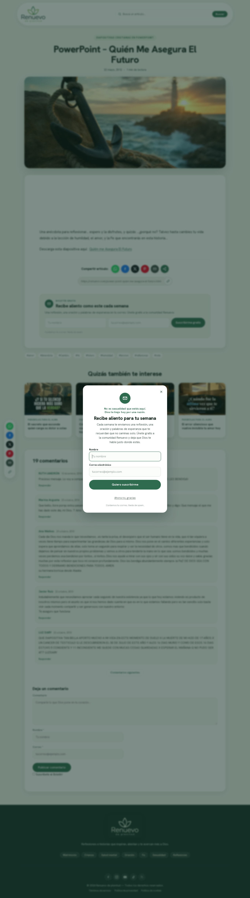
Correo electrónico (100, 465)
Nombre (93, 449)
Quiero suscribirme (125, 484)
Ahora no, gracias (125, 497)
